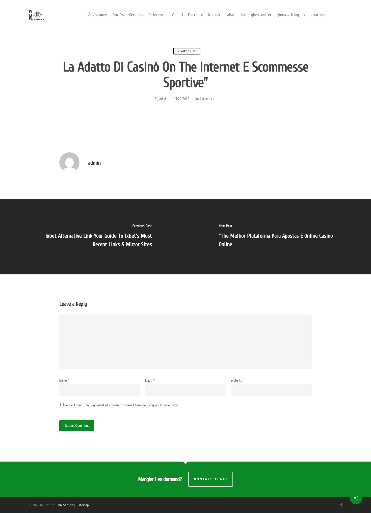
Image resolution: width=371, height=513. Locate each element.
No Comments (204, 99)
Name (64, 380)
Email (150, 380)
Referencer (157, 15)
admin (163, 99)
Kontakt (215, 15)
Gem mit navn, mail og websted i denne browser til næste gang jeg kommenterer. (121, 405)
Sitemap (83, 505)
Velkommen (97, 15)
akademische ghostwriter (249, 15)
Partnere (195, 15)
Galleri (177, 15)
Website (236, 380)
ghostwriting (288, 15)
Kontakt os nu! (210, 479)
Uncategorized (187, 51)
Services (136, 15)
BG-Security (66, 505)
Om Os (118, 15)
